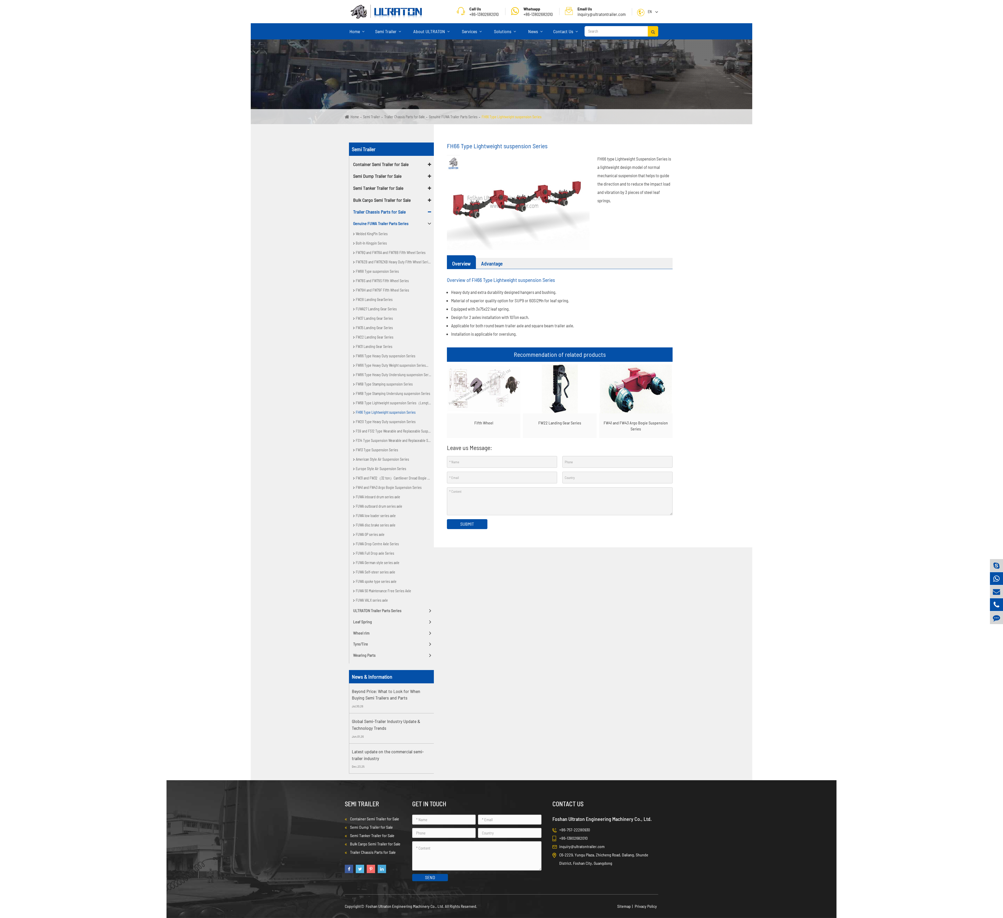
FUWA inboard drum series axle (378, 497)
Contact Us (563, 31)
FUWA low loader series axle (376, 515)
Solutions (503, 31)
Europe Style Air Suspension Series (381, 468)
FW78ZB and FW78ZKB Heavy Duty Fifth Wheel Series (393, 262)
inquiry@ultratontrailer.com (602, 11)
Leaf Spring (362, 621)
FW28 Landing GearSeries (374, 299)
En (650, 11)
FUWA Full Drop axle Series (375, 553)
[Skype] (996, 565)
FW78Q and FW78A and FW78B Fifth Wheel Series (390, 252)
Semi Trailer (386, 31)
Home (355, 31)
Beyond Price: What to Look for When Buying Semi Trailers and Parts (386, 694)
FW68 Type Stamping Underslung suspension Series (393, 393)
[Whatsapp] (996, 578)
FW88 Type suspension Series (377, 271)
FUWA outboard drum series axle (379, 506)
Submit (467, 524)
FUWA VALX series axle (372, 600)
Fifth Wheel (483, 422)
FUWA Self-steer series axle (375, 572)
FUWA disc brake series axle (375, 525)
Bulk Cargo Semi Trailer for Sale (382, 200)
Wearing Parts (364, 655)
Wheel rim (361, 632)
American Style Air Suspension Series (382, 459)
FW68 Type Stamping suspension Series (384, 384)
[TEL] (996, 604)
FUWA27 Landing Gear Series (376, 309)
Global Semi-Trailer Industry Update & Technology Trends (386, 724)
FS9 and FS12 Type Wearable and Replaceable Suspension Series (395, 431)
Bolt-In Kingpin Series (371, 243)
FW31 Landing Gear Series (374, 346)
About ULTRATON (429, 31)
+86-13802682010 (538, 11)
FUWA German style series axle (377, 562)
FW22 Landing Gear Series (374, 337)
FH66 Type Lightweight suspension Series (511, 117)
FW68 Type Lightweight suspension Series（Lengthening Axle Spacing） (395, 403)
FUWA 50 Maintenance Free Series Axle (383, 591)
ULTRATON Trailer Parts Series (377, 610)
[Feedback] (996, 617)
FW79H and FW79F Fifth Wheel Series (382, 290)
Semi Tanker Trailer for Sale (378, 188)
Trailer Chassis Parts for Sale (404, 117)
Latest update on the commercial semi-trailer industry (388, 755)
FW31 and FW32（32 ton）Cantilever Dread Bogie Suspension (395, 478)
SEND (430, 877)
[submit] (653, 31)
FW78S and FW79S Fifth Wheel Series (382, 281)
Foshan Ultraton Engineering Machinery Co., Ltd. (405, 906)
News (533, 31)
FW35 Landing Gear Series (374, 327)
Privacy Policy (646, 906)
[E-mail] (996, 591)
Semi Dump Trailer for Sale (377, 176)
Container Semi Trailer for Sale (381, 164)
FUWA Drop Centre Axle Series (377, 544)
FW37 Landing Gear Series (374, 318)
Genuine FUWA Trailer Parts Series (453, 117)
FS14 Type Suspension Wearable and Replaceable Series (395, 440)
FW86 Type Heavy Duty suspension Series (385, 356)
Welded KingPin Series (372, 234)
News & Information (372, 676)
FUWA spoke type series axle (376, 581)
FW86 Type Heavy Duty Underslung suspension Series (394, 374)
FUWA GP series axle (370, 534)
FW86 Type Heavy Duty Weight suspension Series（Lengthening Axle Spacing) (395, 365)
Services (470, 31)
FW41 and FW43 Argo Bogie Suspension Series (389, 487)
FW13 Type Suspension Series (377, 450)
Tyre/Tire (360, 643)
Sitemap (624, 906)
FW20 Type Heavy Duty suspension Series (386, 421)
